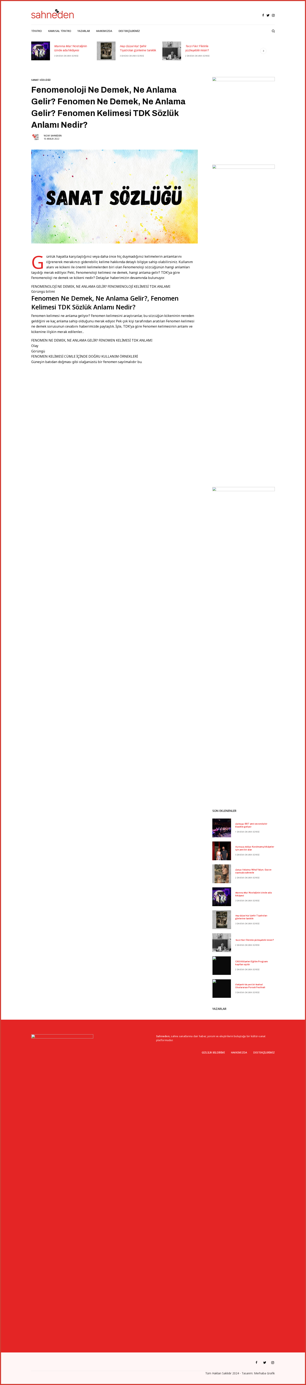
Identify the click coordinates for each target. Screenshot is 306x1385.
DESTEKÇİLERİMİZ (264, 1052)
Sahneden (56, 135)
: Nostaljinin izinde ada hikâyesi (70, 48)
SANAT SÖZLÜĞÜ (41, 80)
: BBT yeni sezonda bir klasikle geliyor (251, 825)
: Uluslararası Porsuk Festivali (250, 986)
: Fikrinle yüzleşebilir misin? (197, 48)
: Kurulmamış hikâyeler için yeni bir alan (254, 848)
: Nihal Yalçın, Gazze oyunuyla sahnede (253, 871)
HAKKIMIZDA (239, 1052)
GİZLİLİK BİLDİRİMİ (213, 1052)
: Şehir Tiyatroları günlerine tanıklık (138, 48)
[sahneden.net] (52, 13)
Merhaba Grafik (264, 1373)
